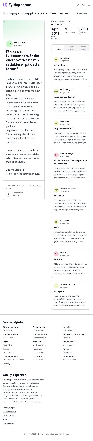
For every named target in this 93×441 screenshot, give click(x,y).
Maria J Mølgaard (67, 90)
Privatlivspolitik (9, 411)
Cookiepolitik (8, 415)
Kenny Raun (64, 58)
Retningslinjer (9, 408)
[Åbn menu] (89, 5)
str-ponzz (64, 252)
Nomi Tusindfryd (66, 154)
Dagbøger (14, 13)
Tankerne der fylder (68, 189)
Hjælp (5, 419)
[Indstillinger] (83, 5)
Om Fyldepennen (14, 375)
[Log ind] (78, 5)
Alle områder (8, 423)
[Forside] (4, 13)
